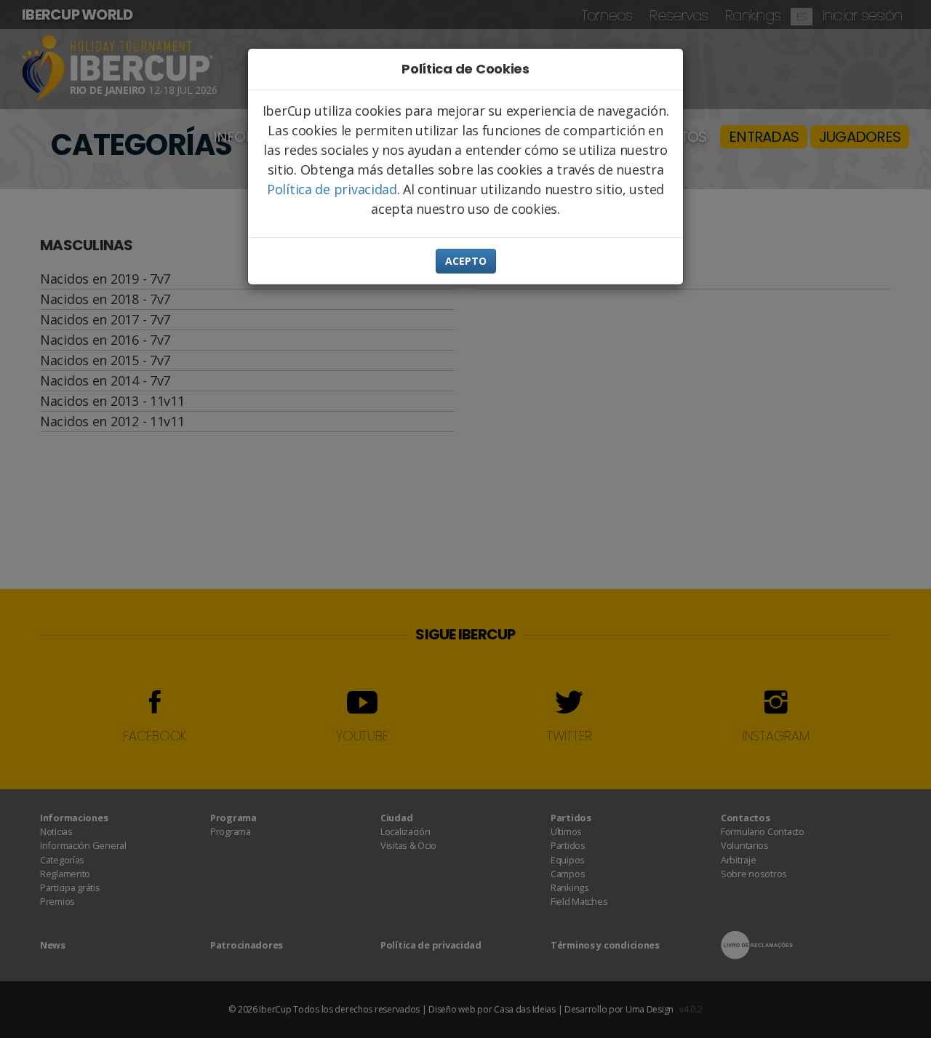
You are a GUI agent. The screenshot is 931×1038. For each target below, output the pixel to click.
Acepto (466, 261)
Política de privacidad (332, 189)
